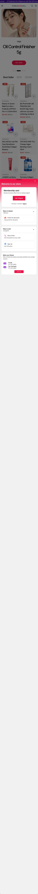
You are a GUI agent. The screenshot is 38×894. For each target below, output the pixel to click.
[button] (19, 212)
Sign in (24, 203)
